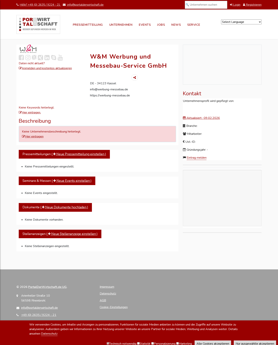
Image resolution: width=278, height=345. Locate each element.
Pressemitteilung (88, 25)
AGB (103, 300)
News (176, 25)
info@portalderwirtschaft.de (85, 5)
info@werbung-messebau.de (109, 89)
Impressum (107, 287)
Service (193, 25)
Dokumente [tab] (55, 207)
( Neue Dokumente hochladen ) (64, 207)
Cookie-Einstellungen (114, 307)
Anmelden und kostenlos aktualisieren (47, 68)
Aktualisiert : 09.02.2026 (203, 118)
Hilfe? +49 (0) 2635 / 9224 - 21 (40, 5)
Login (236, 5)
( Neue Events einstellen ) (72, 181)
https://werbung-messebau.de (110, 95)
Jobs (161, 25)
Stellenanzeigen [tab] (60, 234)
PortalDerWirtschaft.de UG (47, 287)
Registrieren (253, 5)
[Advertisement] (222, 220)
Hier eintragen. (31, 112)
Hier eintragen (34, 136)
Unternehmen (121, 25)
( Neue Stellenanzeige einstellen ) (72, 234)
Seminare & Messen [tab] (57, 181)
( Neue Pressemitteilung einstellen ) (78, 154)
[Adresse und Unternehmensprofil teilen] (134, 77)
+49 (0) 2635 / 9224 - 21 (38, 315)
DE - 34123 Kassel (103, 83)
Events (145, 25)
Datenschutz (108, 294)
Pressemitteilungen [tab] (64, 154)
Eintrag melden (197, 158)
